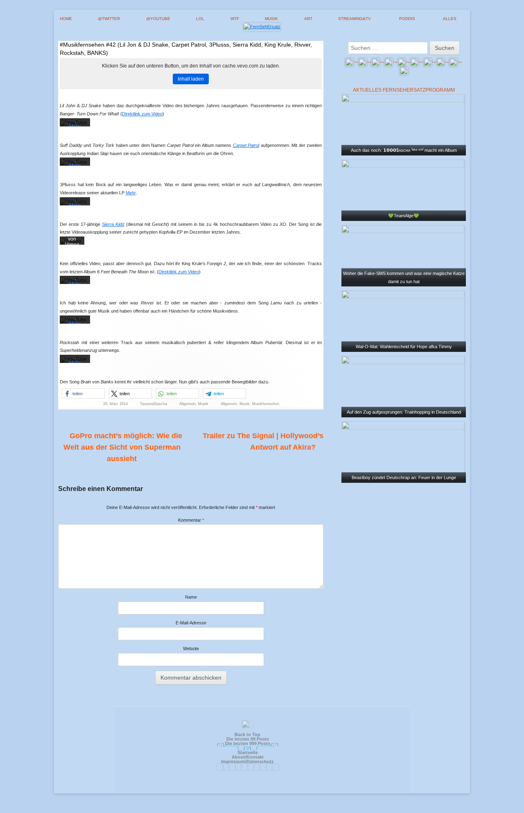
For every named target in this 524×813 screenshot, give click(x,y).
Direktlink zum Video (142, 113)
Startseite (247, 752)
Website (191, 648)
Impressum (233, 761)
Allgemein (187, 404)
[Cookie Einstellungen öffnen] (506, 803)
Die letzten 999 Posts (247, 743)
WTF (234, 18)
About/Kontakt (248, 756)
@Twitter (109, 18)
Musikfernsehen (265, 404)
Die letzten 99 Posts (247, 738)
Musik (271, 18)
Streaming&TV (354, 18)
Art (308, 18)
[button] (83, 393)
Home (66, 18)
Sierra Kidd (113, 224)
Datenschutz (260, 761)
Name (191, 597)
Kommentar (191, 520)
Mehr (131, 192)
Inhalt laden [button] (191, 79)
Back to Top (247, 734)
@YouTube (158, 18)
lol (200, 18)
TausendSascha (153, 404)
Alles (449, 18)
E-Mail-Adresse (191, 622)
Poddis (407, 18)
